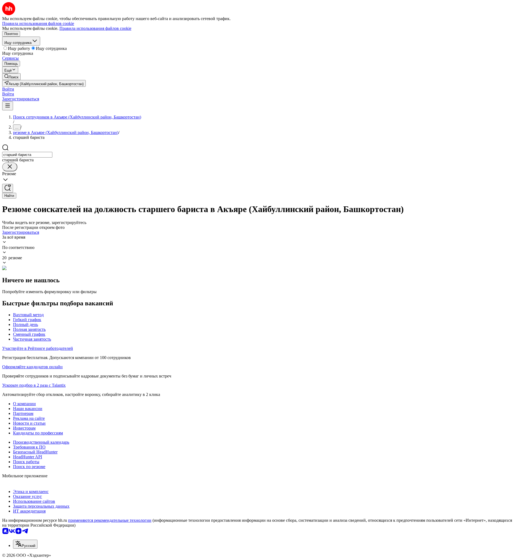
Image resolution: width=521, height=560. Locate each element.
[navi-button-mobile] (7, 105)
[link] (11, 76)
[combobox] (27, 155)
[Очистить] (9, 166)
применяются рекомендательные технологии (109, 520)
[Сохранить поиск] (7, 188)
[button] (8, 89)
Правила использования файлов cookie (95, 28)
